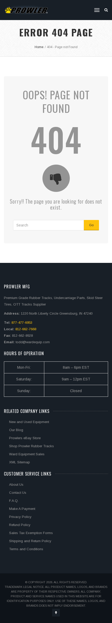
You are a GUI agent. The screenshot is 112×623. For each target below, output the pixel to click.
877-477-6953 (21, 323)
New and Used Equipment (29, 422)
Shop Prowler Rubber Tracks (31, 446)
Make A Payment (22, 509)
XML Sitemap (19, 462)
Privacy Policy (20, 517)
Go (91, 225)
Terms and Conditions (26, 549)
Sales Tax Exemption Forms (31, 533)
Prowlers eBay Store (25, 438)
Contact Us (17, 493)
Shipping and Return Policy (30, 541)
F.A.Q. (13, 501)
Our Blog (16, 430)
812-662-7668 (25, 329)
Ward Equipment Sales (27, 454)
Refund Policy (19, 525)
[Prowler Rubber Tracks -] (26, 10)
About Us (16, 484)
